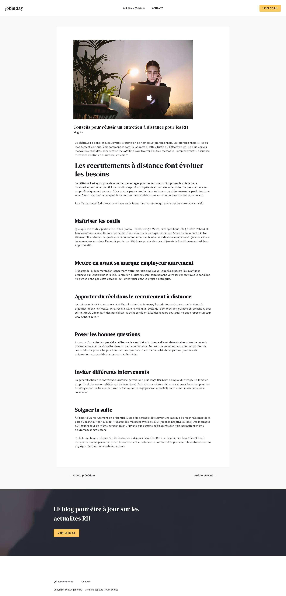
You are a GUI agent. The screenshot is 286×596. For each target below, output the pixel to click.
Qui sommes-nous (134, 8)
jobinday (14, 8)
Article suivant (205, 475)
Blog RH (78, 132)
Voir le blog (66, 533)
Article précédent (82, 475)
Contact (157, 8)
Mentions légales (93, 589)
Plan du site (111, 589)
